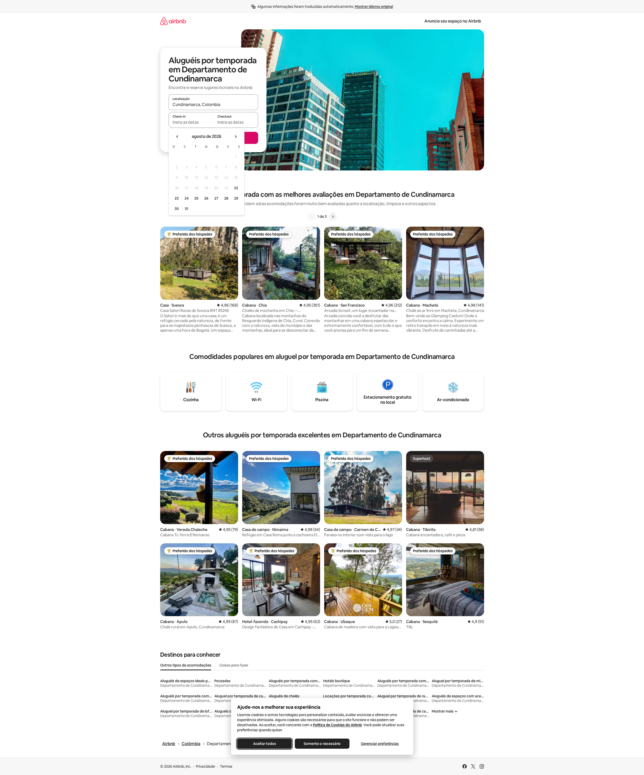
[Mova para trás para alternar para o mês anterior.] (177, 136)
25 (196, 198)
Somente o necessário (322, 743)
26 (206, 198)
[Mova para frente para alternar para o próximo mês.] (235, 136)
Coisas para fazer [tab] (233, 665)
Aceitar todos (264, 743)
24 (186, 198)
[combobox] (213, 104)
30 (177, 208)
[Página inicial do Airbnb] (173, 21)
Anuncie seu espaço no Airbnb (452, 21)
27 (216, 198)
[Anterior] (311, 216)
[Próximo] (333, 216)
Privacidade (205, 766)
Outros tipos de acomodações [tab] (185, 665)
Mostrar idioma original (374, 6)
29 (236, 198)
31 (186, 208)
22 (236, 188)
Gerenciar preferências (380, 743)
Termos (226, 766)
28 (226, 198)
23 (177, 198)
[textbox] (191, 122)
